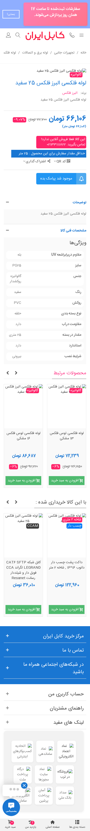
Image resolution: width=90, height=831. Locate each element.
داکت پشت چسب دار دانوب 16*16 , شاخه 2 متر (66, 565)
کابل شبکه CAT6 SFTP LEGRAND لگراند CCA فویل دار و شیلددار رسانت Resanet (23, 570)
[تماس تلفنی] (72, 36)
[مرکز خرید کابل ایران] (45, 35)
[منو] (81, 36)
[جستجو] (18, 36)
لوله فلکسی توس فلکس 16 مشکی (23, 436)
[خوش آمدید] (8, 36)
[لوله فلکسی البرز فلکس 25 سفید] (61, 71)
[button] (45, 202)
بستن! (11, 14)
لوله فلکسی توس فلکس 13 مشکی (67, 436)
